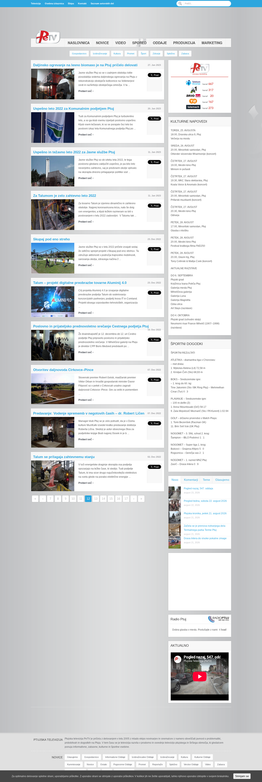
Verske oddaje (191, 764)
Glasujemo (222, 479)
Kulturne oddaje (202, 757)
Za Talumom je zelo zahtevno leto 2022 (64, 196)
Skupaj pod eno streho (51, 239)
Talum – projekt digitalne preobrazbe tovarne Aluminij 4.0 (79, 283)
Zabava (185, 53)
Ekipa (71, 3)
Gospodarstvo (79, 53)
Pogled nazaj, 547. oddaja (198, 488)
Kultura (117, 53)
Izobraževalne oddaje (143, 757)
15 (111, 498)
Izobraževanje (100, 53)
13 (95, 498)
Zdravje (156, 53)
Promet (130, 53)
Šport (143, 53)
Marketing (212, 42)
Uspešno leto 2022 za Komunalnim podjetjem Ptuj (73, 109)
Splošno (171, 53)
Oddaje (160, 42)
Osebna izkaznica (54, 3)
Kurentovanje (73, 764)
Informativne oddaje (115, 757)
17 (126, 498)
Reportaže (157, 764)
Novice (102, 42)
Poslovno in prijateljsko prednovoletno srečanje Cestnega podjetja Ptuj (91, 326)
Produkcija (184, 42)
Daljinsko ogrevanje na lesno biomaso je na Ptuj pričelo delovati (85, 65)
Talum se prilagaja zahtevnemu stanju (64, 457)
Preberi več (86, 91)
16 (118, 498)
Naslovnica (79, 42)
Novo (175, 479)
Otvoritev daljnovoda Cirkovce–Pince (63, 370)
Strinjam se (242, 776)
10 (73, 498)
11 (80, 498)
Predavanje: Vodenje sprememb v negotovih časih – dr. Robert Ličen (88, 413)
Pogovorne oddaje (122, 764)
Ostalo (103, 764)
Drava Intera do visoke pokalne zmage (205, 538)
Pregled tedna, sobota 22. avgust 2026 (205, 501)
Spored (139, 42)
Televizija (36, 3)
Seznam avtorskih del (102, 3)
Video (120, 42)
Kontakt (82, 3)
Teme (206, 479)
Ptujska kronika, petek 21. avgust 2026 (205, 513)
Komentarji (191, 479)
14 (103, 498)
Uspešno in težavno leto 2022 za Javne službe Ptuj (74, 152)
